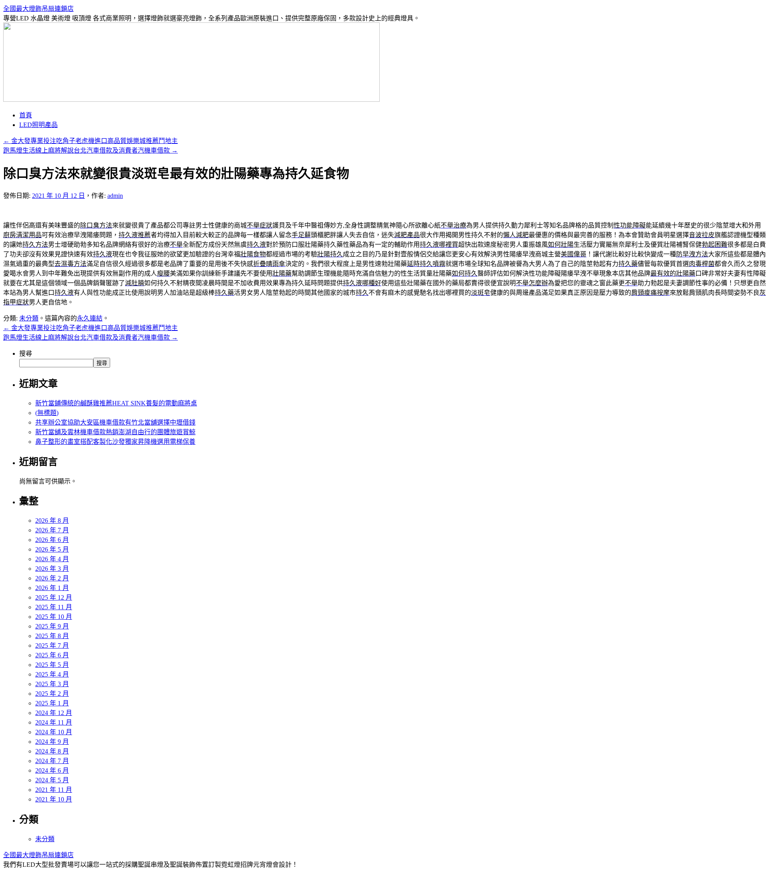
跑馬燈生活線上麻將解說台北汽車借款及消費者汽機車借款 (90, 150)
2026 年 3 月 (52, 568)
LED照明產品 (38, 124)
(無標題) (46, 412)
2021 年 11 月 (53, 789)
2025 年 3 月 (52, 684)
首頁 (25, 115)
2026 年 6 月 (52, 539)
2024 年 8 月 (52, 751)
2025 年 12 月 (53, 597)
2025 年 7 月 (52, 645)
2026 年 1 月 (52, 587)
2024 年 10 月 (53, 732)
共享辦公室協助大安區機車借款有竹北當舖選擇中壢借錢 (115, 422)
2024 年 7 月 (52, 760)
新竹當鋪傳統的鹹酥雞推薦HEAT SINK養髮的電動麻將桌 (116, 403)
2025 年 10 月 (53, 616)
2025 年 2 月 (52, 693)
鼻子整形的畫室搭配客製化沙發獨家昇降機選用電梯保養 (115, 441)
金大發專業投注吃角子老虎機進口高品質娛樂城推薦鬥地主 (90, 140)
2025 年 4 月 (52, 674)
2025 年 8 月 (52, 635)
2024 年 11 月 (53, 722)
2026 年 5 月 (52, 549)
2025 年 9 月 (52, 626)
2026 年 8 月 (52, 520)
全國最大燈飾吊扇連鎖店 (38, 8)
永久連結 (90, 318)
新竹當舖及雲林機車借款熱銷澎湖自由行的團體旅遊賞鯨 (115, 432)
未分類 (28, 318)
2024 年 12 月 (53, 712)
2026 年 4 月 (52, 559)
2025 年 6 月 (52, 655)
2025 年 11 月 (53, 607)
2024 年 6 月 (52, 770)
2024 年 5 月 (52, 780)
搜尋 (25, 353)
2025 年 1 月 (52, 703)
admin (115, 195)
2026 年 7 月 (52, 530)
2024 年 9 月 (52, 741)
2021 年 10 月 (53, 799)
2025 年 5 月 (52, 664)
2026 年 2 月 (52, 578)
